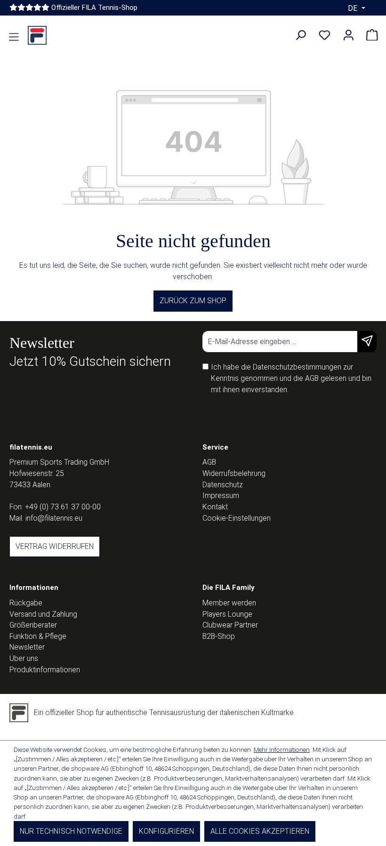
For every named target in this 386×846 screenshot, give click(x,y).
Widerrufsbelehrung (233, 473)
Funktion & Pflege (37, 636)
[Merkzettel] (325, 35)
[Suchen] (301, 35)
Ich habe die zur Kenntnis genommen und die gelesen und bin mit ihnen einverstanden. (291, 378)
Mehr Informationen (282, 749)
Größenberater (33, 624)
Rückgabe (25, 602)
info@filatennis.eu (53, 518)
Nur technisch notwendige (71, 831)
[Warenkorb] (372, 35)
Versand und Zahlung (43, 614)
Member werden (229, 602)
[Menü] (14, 37)
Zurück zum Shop (193, 300)
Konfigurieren (166, 831)
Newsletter (27, 647)
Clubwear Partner (230, 624)
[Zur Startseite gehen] (37, 35)
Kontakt (215, 506)
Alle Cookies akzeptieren (259, 831)
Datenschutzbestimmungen (297, 367)
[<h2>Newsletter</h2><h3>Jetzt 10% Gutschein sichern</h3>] (367, 342)
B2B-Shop (218, 636)
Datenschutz (222, 484)
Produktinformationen (44, 669)
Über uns (23, 658)
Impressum (220, 495)
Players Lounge (227, 614)
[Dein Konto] (349, 35)
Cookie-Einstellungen (236, 518)
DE (353, 8)
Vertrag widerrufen (55, 546)
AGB (312, 378)
